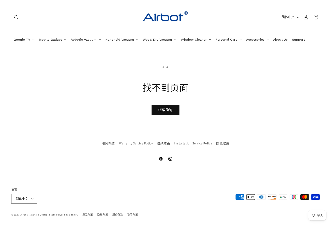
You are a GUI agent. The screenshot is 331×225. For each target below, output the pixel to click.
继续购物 (165, 110)
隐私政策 (222, 143)
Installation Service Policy (193, 143)
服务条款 (108, 143)
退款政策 (163, 143)
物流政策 (132, 214)
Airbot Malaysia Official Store (38, 214)
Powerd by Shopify (67, 214)
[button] (16, 17)
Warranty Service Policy (136, 143)
